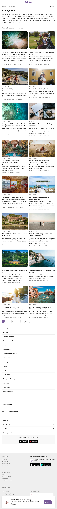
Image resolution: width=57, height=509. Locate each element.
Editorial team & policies (7, 480)
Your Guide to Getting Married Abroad (42, 89)
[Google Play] (46, 466)
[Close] (52, 498)
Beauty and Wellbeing (9, 379)
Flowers (5, 366)
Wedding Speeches (8, 391)
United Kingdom (37, 494)
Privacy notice (5, 465)
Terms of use (5, 461)
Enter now (47, 502)
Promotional (6, 400)
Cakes (4, 370)
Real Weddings (7, 332)
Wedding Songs (7, 404)
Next (26, 321)
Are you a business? (6, 476)
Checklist (5, 416)
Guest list (5, 420)
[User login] (54, 2)
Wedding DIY (6, 383)
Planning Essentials (8, 336)
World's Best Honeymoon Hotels (12, 197)
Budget (5, 345)
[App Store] (35, 466)
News (4, 396)
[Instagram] (13, 494)
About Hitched (5, 478)
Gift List (3, 485)
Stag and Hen (7, 349)
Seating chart (7, 424)
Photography (6, 374)
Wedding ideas (11, 6)
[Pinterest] (9, 494)
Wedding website (7, 433)
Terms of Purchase (6, 463)
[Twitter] (6, 494)
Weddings (4, 6)
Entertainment (7, 357)
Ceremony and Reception (10, 353)
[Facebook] (3, 494)
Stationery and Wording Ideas (11, 341)
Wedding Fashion (7, 362)
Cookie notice (5, 467)
